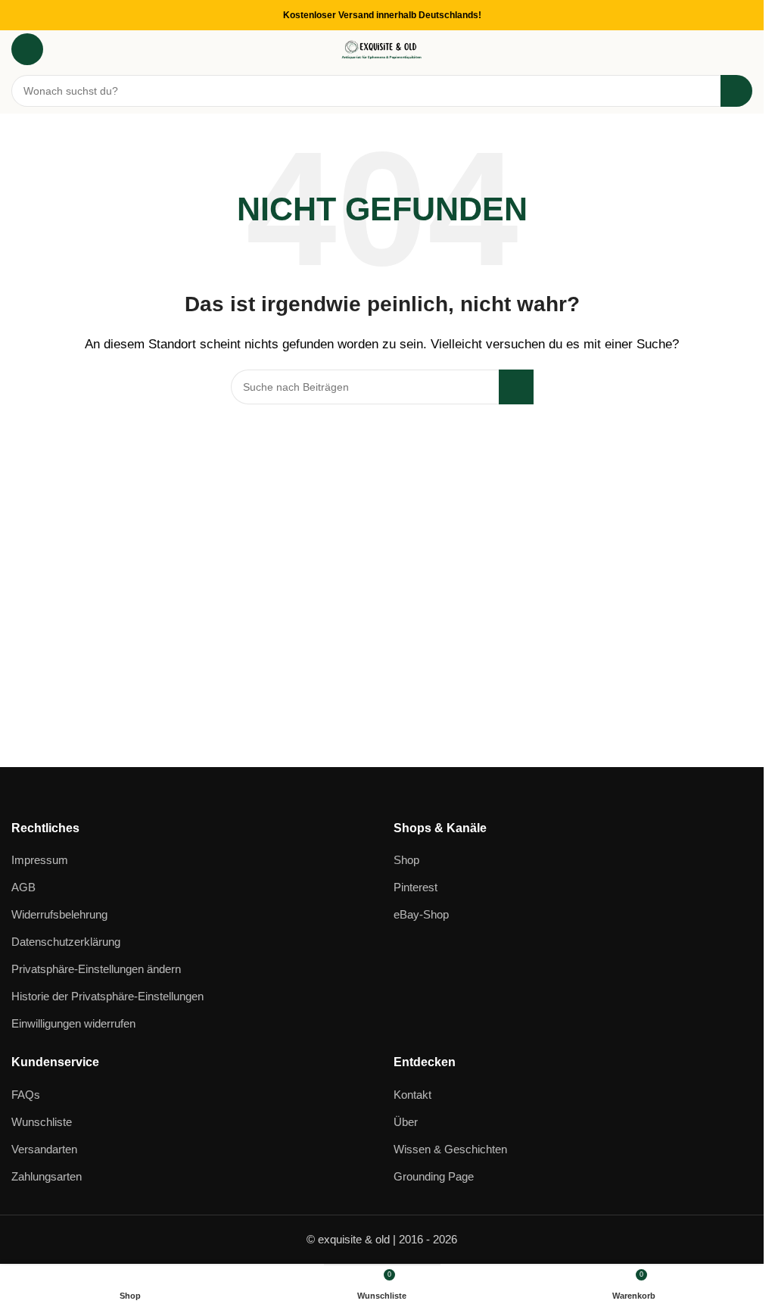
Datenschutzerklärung (65, 941)
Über (406, 1121)
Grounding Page (434, 1176)
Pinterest (415, 887)
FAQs (25, 1094)
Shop (406, 859)
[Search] (736, 91)
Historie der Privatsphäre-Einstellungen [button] (107, 996)
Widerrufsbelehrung (59, 914)
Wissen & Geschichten (450, 1149)
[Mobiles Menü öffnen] (27, 49)
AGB (23, 887)
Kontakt (412, 1094)
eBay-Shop (421, 914)
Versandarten (44, 1149)
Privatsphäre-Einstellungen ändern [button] (96, 968)
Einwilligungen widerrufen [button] (73, 1023)
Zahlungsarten (46, 1176)
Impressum (39, 859)
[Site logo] (382, 48)
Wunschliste (41, 1121)
